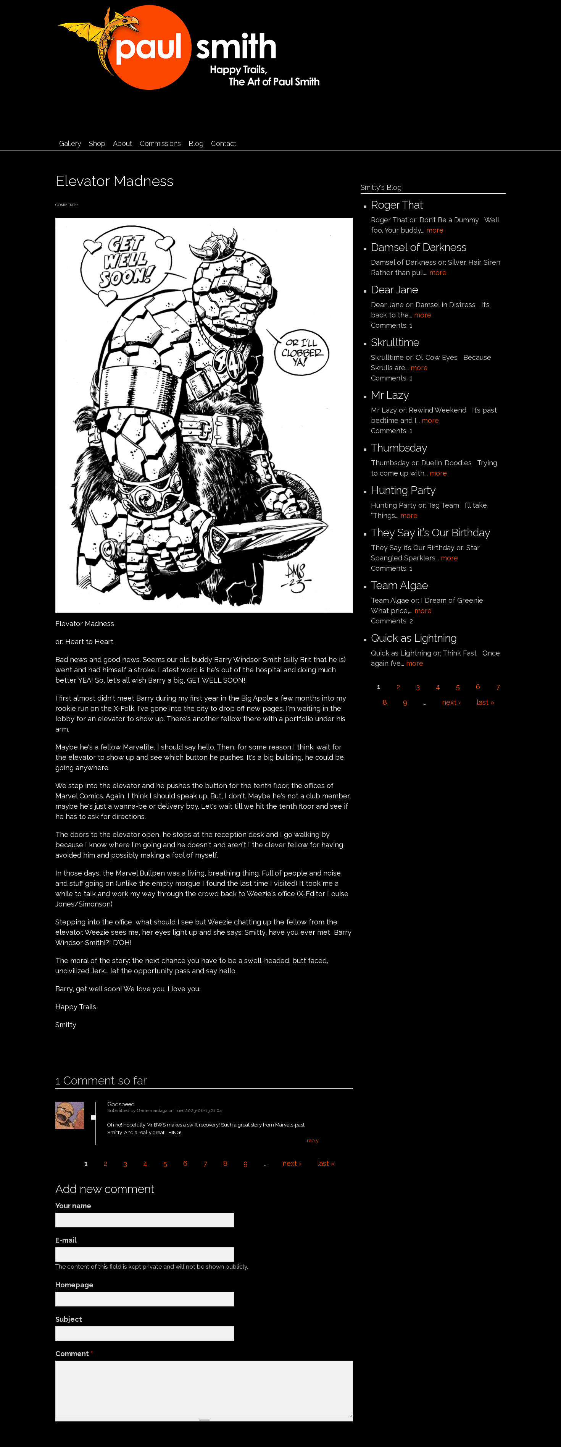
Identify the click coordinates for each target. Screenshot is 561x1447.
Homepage (74, 1285)
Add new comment (78, 1049)
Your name (73, 1206)
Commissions (160, 143)
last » (326, 1163)
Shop (97, 143)
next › (291, 1163)
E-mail (66, 1240)
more (434, 230)
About (122, 143)
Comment (74, 1354)
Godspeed (121, 1104)
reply (313, 1140)
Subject (68, 1319)
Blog (196, 143)
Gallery (70, 143)
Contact (223, 143)
